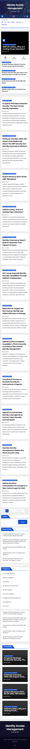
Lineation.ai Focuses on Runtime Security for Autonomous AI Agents (12, 381)
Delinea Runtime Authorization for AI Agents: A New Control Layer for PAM (14, 485)
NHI (2, 22)
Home (15, 745)
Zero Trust (18, 22)
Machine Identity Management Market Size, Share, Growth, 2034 (13, 450)
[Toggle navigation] (14, 16)
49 (19, 511)
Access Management (8, 573)
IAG (5, 22)
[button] (24, 16)
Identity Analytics (7, 589)
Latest (5, 58)
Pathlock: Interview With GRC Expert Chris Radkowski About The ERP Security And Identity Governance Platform (14, 74)
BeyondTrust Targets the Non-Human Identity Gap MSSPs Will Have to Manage (13, 311)
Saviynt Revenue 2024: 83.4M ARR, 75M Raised (14, 693)
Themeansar (15, 741)
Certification (4, 24)
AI (22, 22)
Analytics (13, 22)
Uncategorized (7, 602)
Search (4, 516)
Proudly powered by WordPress (10, 739)
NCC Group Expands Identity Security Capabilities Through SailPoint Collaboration (14, 275)
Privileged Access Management (10, 480)
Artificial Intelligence (8, 577)
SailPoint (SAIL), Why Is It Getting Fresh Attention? (14, 48)
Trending (23, 58)
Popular (14, 58)
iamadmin (6, 51)
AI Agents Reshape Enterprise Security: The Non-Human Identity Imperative (14, 106)
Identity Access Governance (9, 44)
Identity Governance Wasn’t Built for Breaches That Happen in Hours (14, 242)
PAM (8, 22)
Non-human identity (6, 62)
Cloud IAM (6, 581)
